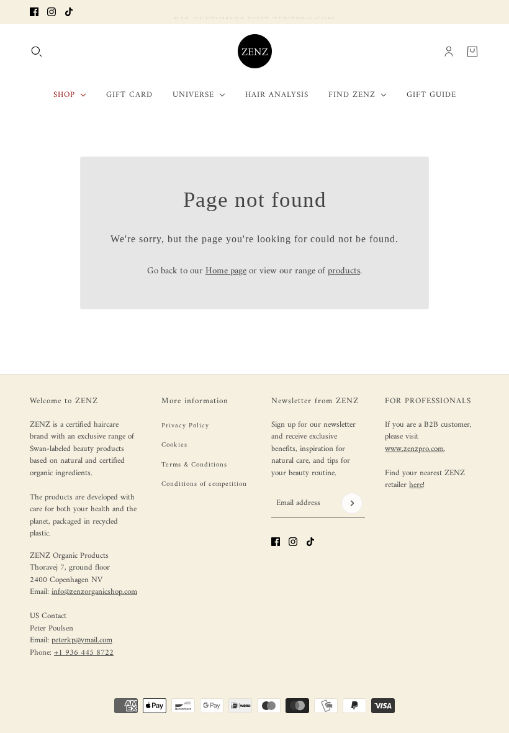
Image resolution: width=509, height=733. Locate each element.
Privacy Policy (185, 426)
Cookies (174, 445)
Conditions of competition (204, 484)
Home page (225, 271)
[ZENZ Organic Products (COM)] (255, 51)
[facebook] (34, 12)
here (416, 485)
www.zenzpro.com (414, 449)
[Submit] (352, 503)
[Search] (36, 51)
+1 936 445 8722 (84, 652)
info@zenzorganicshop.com (94, 592)
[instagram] (51, 12)
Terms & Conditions (194, 465)
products (344, 271)
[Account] (449, 51)
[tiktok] (69, 12)
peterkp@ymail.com (82, 640)
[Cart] (472, 51)
